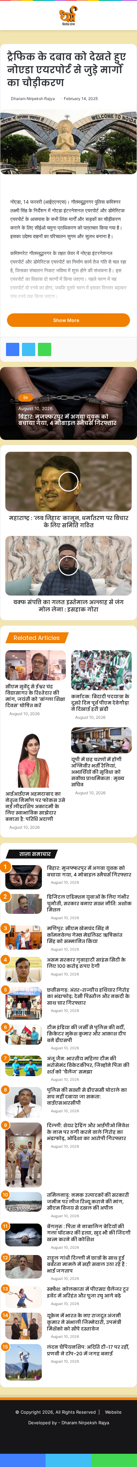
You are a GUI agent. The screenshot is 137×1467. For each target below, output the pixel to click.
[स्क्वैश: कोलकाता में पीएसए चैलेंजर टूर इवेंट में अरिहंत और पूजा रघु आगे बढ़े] (23, 1297)
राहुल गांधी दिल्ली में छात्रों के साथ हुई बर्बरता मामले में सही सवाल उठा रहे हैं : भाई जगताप (87, 1264)
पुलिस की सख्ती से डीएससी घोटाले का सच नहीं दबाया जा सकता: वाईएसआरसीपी (87, 1096)
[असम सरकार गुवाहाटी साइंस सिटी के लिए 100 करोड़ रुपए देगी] (23, 969)
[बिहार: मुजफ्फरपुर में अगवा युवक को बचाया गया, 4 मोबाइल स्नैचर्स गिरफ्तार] (23, 877)
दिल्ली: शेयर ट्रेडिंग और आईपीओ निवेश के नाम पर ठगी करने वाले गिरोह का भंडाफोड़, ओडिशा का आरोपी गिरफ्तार (88, 1132)
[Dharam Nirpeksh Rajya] (68, 16)
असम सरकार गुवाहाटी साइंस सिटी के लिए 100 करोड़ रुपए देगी (86, 963)
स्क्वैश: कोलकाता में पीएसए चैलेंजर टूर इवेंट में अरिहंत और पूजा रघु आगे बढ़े (88, 1292)
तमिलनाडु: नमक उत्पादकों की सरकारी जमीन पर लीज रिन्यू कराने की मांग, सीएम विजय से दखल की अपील (88, 1201)
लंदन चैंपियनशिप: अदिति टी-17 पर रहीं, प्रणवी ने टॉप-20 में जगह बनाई (88, 1350)
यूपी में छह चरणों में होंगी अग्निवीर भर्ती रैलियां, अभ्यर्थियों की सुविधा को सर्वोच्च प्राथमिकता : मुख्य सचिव (97, 772)
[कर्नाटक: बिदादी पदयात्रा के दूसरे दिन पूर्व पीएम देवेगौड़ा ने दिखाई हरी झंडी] (101, 670)
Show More (66, 320)
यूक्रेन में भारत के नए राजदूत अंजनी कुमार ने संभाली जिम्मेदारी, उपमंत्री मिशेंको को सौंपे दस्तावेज (84, 1322)
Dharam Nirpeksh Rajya (33, 98)
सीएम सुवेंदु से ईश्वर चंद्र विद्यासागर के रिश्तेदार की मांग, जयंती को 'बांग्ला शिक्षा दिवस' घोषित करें (35, 696)
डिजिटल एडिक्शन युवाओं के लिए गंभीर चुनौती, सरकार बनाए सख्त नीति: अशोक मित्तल (89, 903)
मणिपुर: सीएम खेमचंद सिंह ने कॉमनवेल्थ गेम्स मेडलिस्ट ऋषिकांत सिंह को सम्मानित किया (84, 935)
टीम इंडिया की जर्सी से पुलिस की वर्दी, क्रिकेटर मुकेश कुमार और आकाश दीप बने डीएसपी (86, 1034)
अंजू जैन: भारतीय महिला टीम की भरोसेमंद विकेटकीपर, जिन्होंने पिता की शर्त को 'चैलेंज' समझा (88, 1065)
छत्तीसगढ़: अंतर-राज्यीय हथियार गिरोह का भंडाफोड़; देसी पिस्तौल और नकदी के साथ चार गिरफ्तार (88, 996)
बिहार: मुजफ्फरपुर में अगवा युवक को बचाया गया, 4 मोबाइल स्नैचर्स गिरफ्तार (67, 420)
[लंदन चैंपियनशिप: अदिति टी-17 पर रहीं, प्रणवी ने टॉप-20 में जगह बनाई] (23, 1362)
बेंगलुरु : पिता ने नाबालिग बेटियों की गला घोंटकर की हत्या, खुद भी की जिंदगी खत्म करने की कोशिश (89, 1233)
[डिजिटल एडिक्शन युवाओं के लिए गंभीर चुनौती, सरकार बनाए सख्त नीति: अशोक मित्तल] (23, 904)
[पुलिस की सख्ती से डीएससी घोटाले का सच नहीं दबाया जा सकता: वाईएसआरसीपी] (23, 1102)
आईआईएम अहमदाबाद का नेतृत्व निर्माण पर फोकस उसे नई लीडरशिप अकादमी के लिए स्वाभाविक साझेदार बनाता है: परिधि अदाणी (35, 806)
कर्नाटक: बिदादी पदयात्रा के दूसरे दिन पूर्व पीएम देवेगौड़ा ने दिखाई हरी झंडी (100, 702)
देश (25, 397)
